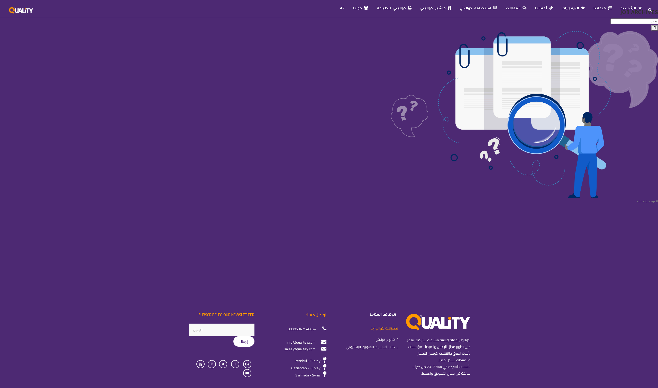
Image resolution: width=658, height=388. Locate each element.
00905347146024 (302, 329)
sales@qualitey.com (299, 349)
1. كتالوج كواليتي (387, 340)
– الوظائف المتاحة (384, 315)
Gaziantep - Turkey (306, 368)
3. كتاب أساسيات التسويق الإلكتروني (372, 347)
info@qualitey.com (301, 342)
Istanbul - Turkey (308, 360)
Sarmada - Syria (307, 375)
